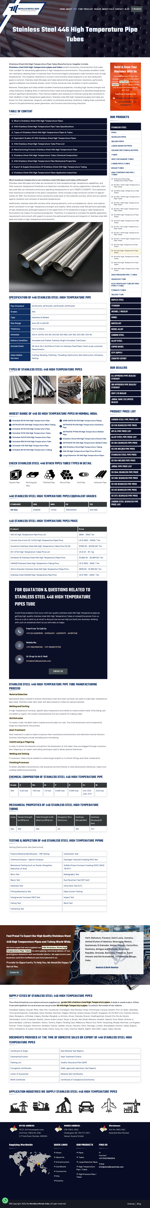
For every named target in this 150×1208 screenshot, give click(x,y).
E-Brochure (136, 9)
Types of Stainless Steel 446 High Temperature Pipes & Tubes (43, 132)
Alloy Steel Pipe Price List (124, 437)
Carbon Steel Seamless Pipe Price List (124, 503)
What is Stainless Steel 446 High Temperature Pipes (38, 121)
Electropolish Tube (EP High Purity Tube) (125, 285)
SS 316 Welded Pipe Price (123, 449)
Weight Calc (108, 9)
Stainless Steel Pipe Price (124, 455)
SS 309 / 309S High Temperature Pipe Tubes (127, 198)
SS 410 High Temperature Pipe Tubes (126, 245)
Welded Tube (117, 295)
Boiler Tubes (117, 168)
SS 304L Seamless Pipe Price (124, 472)
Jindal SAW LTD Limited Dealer (122, 401)
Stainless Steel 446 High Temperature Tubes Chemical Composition (45, 155)
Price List (88, 9)
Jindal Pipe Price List (121, 466)
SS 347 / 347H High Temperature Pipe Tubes (127, 239)
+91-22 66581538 (34, 633)
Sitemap (131, 1204)
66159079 (61, 633)
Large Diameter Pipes (121, 146)
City (58, 1176)
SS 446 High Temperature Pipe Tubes (126, 251)
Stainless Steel (119, 127)
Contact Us (14, 972)
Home (62, 9)
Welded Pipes (117, 141)
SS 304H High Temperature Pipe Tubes (126, 192)
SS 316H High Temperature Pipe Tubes (126, 216)
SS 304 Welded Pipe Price (123, 460)
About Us (60, 1157)
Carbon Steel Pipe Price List (124, 419)
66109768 (72, 633)
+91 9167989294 (125, 102)
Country (59, 1181)
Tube (80, 9)
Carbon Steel (117, 335)
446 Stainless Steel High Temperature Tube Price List (39, 144)
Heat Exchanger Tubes (122, 159)
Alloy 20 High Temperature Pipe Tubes (126, 263)
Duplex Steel (117, 300)
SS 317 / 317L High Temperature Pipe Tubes (126, 227)
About (69, 9)
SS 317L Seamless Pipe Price (124, 496)
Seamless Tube (118, 279)
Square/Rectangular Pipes (124, 150)
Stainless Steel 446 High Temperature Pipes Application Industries (45, 173)
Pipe (75, 9)
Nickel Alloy (117, 329)
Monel (114, 317)
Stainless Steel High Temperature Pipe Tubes (123, 180)
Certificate (61, 1167)
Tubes (114, 155)
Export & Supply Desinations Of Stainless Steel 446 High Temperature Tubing (50, 167)
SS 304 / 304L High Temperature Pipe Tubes (127, 186)
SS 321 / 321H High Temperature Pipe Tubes (126, 233)
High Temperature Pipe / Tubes (123, 173)
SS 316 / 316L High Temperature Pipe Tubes (126, 210)
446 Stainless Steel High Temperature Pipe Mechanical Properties (45, 161)
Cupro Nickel (117, 347)
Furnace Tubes (118, 290)
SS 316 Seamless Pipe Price (124, 425)
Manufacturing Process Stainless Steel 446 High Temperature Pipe (45, 150)
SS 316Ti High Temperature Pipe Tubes (126, 221)
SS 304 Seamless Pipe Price (124, 443)
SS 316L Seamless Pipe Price (124, 478)
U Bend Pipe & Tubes (120, 164)
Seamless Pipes (118, 137)
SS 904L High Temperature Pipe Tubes (126, 257)
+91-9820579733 (52, 647)
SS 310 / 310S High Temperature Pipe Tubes (126, 204)
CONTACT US (58, 671)
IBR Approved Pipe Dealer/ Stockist (123, 386)
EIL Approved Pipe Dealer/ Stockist (123, 377)
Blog (127, 9)
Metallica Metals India (39, 1204)
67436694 (49, 633)
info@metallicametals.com (38, 661)
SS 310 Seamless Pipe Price (124, 484)
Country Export (119, 358)
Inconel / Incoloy (119, 311)
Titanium (115, 306)
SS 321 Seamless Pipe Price (124, 490)
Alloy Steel (116, 341)
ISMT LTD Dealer (118, 393)
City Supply (116, 353)
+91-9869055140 (34, 647)
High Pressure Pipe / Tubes (124, 275)
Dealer (97, 9)
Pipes (113, 132)
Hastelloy (116, 323)
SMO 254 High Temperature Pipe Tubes (126, 269)
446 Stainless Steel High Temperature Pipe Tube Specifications (44, 127)
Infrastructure (62, 1162)
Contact (119, 9)
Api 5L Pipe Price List (121, 431)
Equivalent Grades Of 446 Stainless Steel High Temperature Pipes (45, 138)
